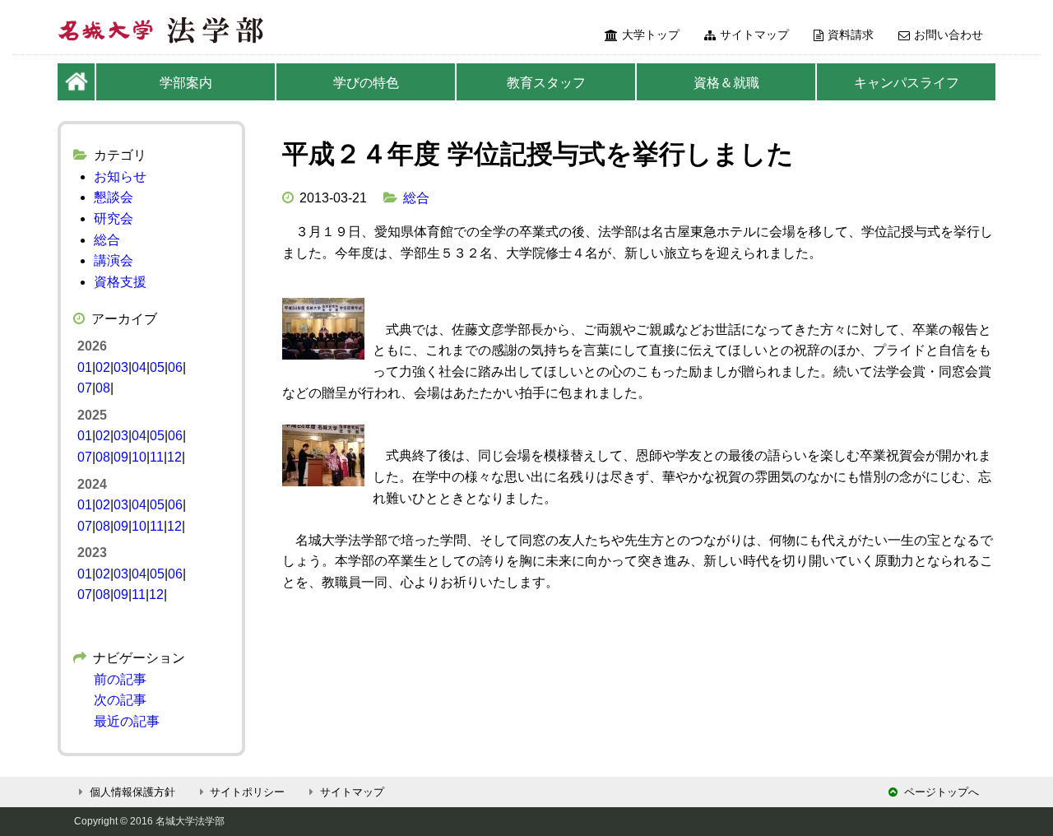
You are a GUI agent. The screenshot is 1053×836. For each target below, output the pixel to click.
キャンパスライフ (906, 83)
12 (174, 457)
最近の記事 (127, 721)
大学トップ (651, 34)
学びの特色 (366, 83)
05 (157, 367)
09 (121, 457)
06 (175, 367)
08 (102, 388)
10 (139, 457)
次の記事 (120, 700)
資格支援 (120, 282)
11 (157, 457)
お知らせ (120, 176)
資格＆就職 (726, 83)
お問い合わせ (948, 34)
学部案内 (186, 83)
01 (84, 367)
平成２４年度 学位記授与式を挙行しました (538, 154)
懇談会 (113, 197)
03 (121, 367)
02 (102, 367)
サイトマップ (754, 34)
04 (139, 367)
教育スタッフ (546, 83)
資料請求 (851, 34)
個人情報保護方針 (132, 792)
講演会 (113, 260)
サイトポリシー (247, 792)
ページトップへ (941, 792)
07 (84, 388)
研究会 (113, 218)
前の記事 (120, 679)
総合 (416, 198)
